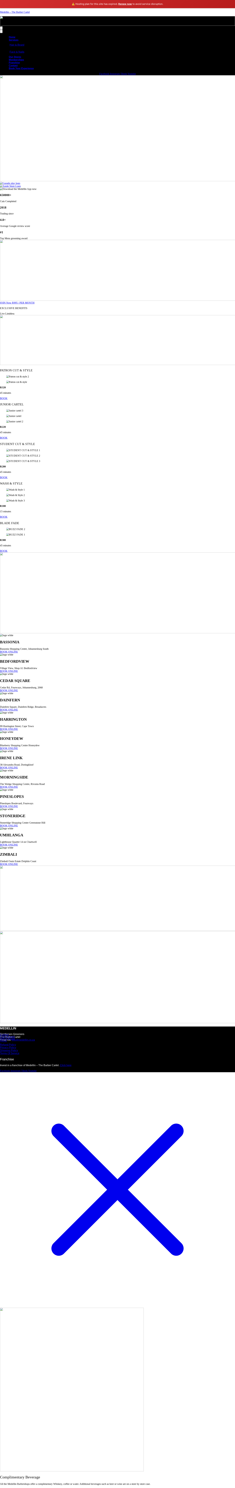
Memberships (16, 59)
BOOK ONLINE (9, 651)
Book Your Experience (21, 68)
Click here (65, 1065)
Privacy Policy (8, 1047)
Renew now (125, 3)
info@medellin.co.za (23, 1039)
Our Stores (15, 56)
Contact (13, 65)
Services (13, 40)
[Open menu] (1, 28)
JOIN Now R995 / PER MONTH (17, 302)
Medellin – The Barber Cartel (15, 12)
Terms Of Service (9, 1053)
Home (12, 37)
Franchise (14, 62)
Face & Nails (17, 51)
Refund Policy (8, 1044)
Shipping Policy (9, 1050)
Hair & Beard (17, 44)
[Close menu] (1, 31)
